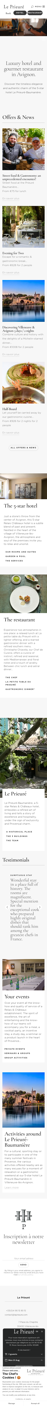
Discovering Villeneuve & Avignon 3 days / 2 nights (18, 329)
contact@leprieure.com (16, 1315)
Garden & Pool (16, 556)
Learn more (12, 1187)
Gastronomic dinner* (20, 689)
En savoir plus (10, 198)
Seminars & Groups (17, 1053)
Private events (15, 1049)
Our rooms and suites (21, 552)
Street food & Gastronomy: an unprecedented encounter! (21, 177)
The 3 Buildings (17, 836)
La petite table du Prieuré (18, 683)
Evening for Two (13, 253)
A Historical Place (19, 832)
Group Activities (16, 1058)
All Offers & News (23, 448)
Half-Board (9, 409)
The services (14, 561)
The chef (12, 677)
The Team (12, 841)
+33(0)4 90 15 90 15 (16, 1311)
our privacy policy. (25, 1275)
